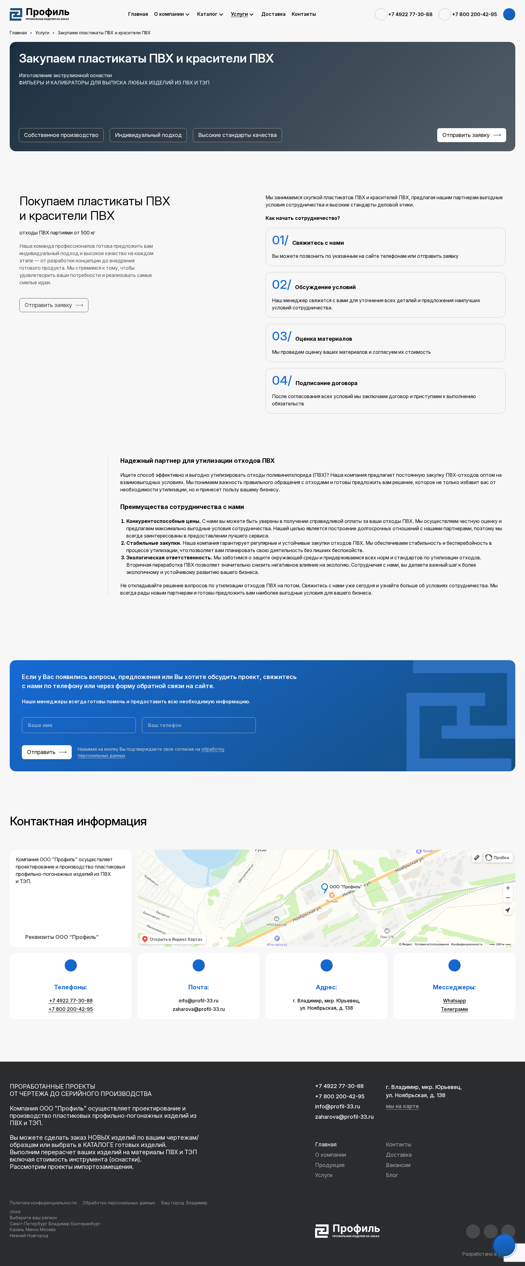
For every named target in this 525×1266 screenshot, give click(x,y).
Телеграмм (454, 1009)
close (15, 1211)
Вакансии (398, 1165)
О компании (330, 1155)
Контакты (398, 1144)
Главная (326, 1144)
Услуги (323, 1175)
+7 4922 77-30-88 (71, 1001)
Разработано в (488, 1254)
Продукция (330, 1165)
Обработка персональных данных (119, 1202)
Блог (392, 1175)
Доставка (399, 1155)
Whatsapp (454, 1001)
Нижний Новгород (29, 1235)
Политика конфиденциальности (43, 1202)
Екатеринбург (86, 1223)
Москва (48, 1229)
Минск (32, 1229)
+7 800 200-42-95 (70, 1009)
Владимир (197, 1202)
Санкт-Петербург (28, 1223)
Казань (17, 1229)
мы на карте (402, 1106)
